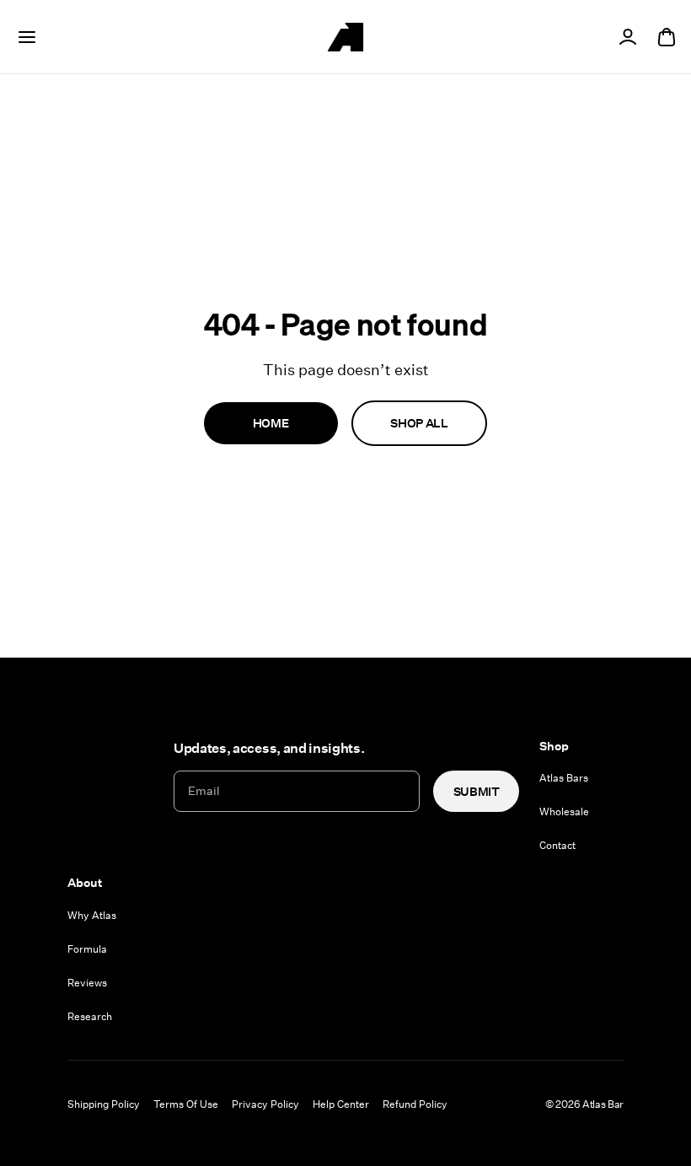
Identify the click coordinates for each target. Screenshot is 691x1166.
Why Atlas (91, 915)
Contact (557, 845)
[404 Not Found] (345, 37)
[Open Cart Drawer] (667, 37)
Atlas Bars (563, 777)
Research (89, 1016)
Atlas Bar (603, 1103)
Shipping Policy (103, 1104)
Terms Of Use (185, 1104)
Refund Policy (415, 1104)
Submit (476, 791)
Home (271, 423)
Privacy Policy (265, 1104)
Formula (87, 948)
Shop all (418, 423)
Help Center (341, 1104)
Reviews (87, 982)
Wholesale (564, 811)
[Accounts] (628, 37)
